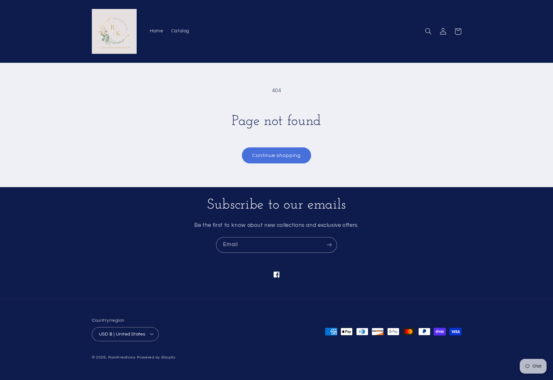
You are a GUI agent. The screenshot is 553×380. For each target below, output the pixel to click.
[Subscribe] (329, 245)
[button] (428, 31)
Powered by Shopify (156, 357)
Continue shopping (276, 155)
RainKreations (122, 357)
